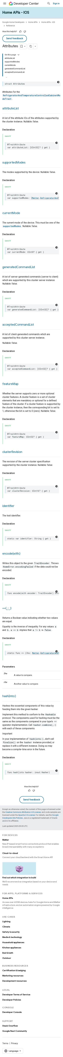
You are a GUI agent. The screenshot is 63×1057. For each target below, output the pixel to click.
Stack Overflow (10, 1025)
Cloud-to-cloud (10, 853)
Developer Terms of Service (16, 994)
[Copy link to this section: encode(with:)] (23, 554)
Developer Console (12, 1012)
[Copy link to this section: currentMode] (23, 213)
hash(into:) (9, 696)
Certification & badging (14, 970)
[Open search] (49, 3)
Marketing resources (12, 975)
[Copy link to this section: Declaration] (18, 129)
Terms (5, 1043)
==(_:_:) (6, 608)
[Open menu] (5, 3)
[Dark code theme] (58, 82)
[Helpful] (20, 31)
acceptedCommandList (18, 324)
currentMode (11, 213)
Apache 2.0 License (26, 815)
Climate (6, 926)
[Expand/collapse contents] (18, 55)
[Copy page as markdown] (30, 46)
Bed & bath (7, 953)
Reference (10, 26)
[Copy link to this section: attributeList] (22, 108)
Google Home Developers (13, 22)
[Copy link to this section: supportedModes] (28, 162)
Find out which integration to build (19, 877)
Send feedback (14, 38)
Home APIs (33, 22)
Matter (35, 198)
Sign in (56, 3)
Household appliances (13, 942)
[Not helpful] (25, 31)
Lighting (6, 921)
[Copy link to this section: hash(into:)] (19, 696)
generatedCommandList (18, 267)
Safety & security (11, 932)
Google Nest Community (14, 1031)
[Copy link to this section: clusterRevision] (25, 452)
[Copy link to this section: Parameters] (18, 666)
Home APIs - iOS (15, 12)
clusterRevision (12, 452)
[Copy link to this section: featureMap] (21, 384)
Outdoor (6, 958)
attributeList (10, 108)
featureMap (10, 384)
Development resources (14, 981)
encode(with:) (11, 553)
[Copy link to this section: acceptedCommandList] (37, 325)
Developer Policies (11, 999)
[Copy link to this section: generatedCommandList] (38, 267)
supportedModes (13, 162)
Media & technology (12, 937)
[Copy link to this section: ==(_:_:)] (14, 608)
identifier (8, 506)
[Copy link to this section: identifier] (17, 506)
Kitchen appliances (11, 947)
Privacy (14, 1043)
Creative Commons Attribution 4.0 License (23, 812)
